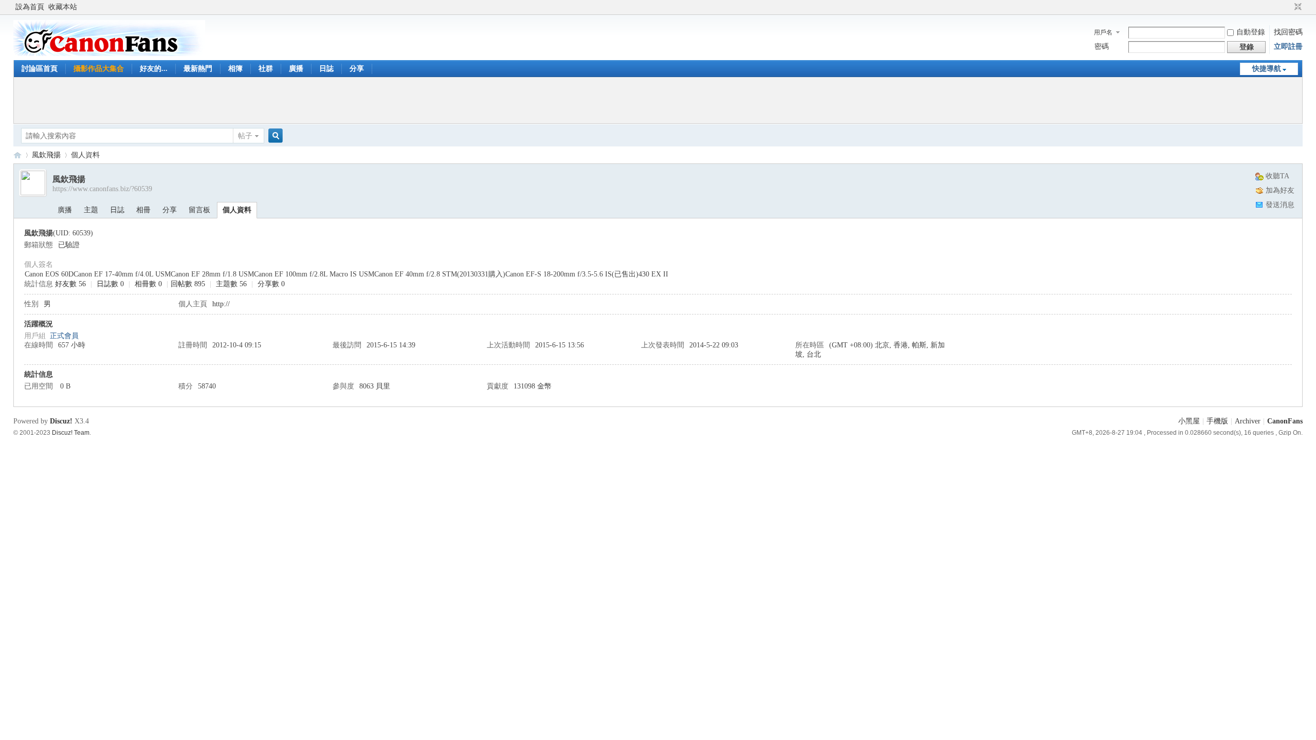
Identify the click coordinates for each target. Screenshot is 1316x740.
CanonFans (17, 154)
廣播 (296, 68)
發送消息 (1280, 205)
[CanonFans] (109, 54)
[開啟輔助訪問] (1288, 7)
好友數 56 (70, 284)
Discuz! (61, 421)
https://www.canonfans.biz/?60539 (102, 189)
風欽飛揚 (46, 155)
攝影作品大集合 (99, 68)
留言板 (199, 210)
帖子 (245, 136)
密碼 (1101, 46)
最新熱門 (198, 68)
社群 (266, 68)
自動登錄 (1250, 32)
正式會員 (64, 336)
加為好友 (1280, 190)
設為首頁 (29, 7)
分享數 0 (271, 284)
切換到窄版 (1297, 7)
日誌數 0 (110, 284)
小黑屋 (1189, 421)
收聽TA (1277, 176)
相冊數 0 (148, 284)
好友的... (154, 68)
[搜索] (274, 136)
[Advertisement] (658, 100)
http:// (221, 304)
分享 (357, 68)
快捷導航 (1266, 68)
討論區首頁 (40, 68)
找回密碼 (1288, 32)
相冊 (143, 210)
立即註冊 (1288, 46)
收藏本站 (62, 7)
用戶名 (1103, 32)
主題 (91, 210)
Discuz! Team (70, 432)
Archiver (1247, 421)
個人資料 (237, 210)
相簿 (235, 68)
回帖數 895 (188, 284)
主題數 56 (231, 284)
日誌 (326, 68)
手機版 (1217, 421)
